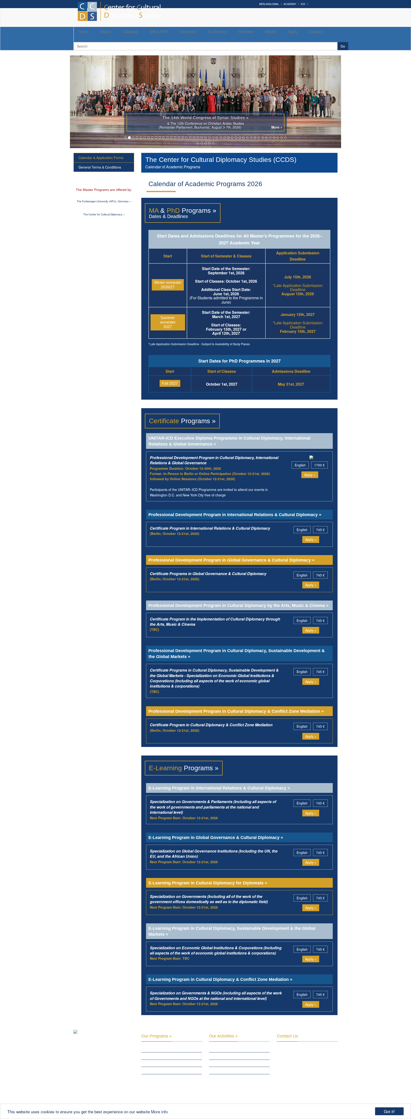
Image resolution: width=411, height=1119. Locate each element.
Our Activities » (223, 1036)
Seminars (188, 31)
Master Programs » (155, 1048)
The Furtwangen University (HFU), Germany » (104, 201)
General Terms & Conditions (99, 167)
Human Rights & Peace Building (231, 1063)
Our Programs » (156, 1036)
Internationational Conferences (233, 1078)
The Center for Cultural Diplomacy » (104, 214)
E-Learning (217, 31)
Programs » (182, 421)
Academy (290, 4)
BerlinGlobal (269, 4)
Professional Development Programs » (170, 1056)
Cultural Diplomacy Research (231, 1056)
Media (270, 31)
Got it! (389, 1111)
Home (83, 31)
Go (343, 46)
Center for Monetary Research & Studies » (166, 1080)
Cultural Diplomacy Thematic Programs (238, 1070)
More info (159, 1111)
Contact (315, 31)
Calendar (130, 31)
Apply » (309, 474)
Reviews (246, 31)
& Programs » (182, 210)
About (106, 31)
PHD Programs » (153, 1070)
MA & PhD (159, 31)
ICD (303, 4)
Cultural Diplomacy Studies (230, 1048)
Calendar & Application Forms (100, 157)
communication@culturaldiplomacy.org (306, 1091)
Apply (292, 31)
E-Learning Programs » (158, 1063)
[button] (90, 101)
